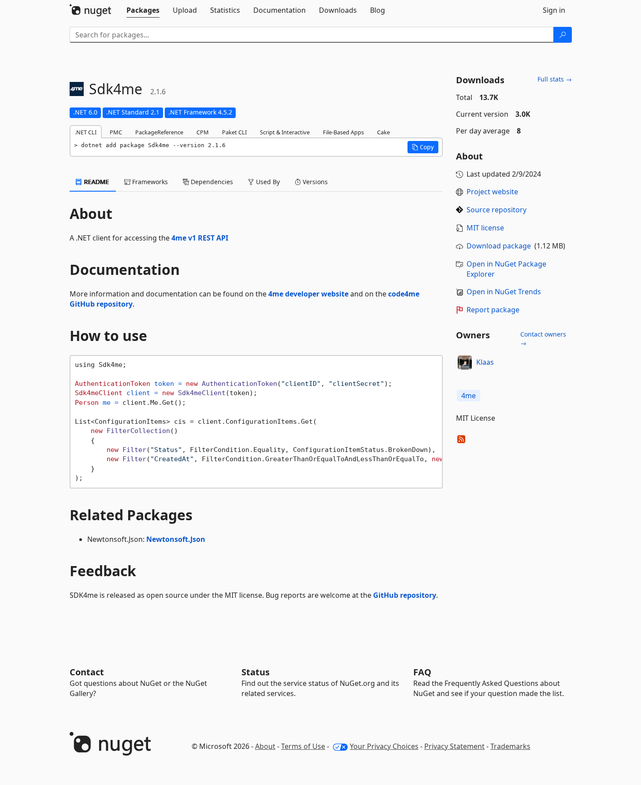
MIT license (485, 228)
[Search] (562, 35)
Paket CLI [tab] (234, 132)
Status (255, 672)
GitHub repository (404, 595)
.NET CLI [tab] (85, 132)
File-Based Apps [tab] (343, 132)
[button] (423, 147)
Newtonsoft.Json (175, 539)
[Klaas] (465, 362)
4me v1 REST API (199, 238)
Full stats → (554, 79)
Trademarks (510, 746)
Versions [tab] (314, 182)
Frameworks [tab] (149, 182)
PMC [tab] (116, 132)
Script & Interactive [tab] (285, 132)
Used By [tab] (267, 182)
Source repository (496, 210)
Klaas (485, 362)
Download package (499, 246)
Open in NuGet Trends (504, 291)
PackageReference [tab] (159, 132)
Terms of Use (303, 746)
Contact (87, 672)
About (265, 746)
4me (468, 395)
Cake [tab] (383, 132)
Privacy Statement (454, 746)
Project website (492, 191)
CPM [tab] (202, 132)
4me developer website (308, 294)
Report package (493, 310)
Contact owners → (543, 338)
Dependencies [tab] (211, 182)
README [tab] (95, 182)
